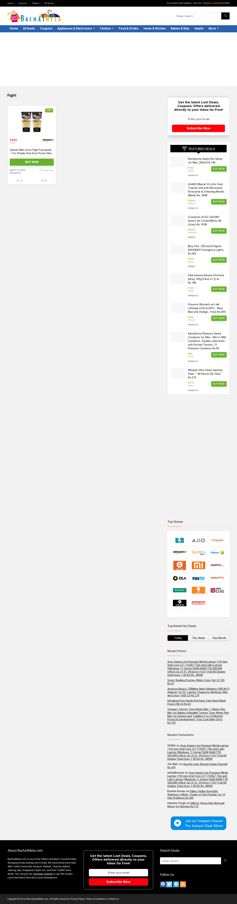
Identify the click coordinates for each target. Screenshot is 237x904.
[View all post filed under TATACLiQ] (217, 590)
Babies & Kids (180, 28)
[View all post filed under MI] (198, 565)
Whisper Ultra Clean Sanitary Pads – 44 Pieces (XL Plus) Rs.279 (205, 373)
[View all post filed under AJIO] (198, 540)
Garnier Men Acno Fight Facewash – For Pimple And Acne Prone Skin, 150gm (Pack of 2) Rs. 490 (31, 153)
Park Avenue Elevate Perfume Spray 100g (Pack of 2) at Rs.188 (206, 279)
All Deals (29, 28)
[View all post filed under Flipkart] (217, 552)
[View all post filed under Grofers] (179, 565)
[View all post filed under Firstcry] (198, 552)
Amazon (22, 3)
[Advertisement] (118, 60)
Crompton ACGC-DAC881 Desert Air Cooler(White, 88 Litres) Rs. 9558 (204, 220)
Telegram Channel (211, 3)
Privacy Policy (77, 899)
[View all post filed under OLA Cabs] (179, 578)
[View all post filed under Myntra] (217, 565)
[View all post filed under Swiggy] (198, 590)
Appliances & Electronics (74, 28)
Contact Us (113, 899)
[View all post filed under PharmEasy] (179, 590)
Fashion (105, 28)
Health (198, 28)
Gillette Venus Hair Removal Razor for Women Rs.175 (195, 804)
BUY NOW (32, 162)
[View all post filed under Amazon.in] (179, 552)
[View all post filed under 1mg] (179, 540)
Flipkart (35, 3)
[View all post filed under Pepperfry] (217, 578)
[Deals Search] (225, 15)
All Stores (49, 3)
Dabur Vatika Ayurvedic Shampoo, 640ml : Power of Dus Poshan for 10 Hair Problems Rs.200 (196, 795)
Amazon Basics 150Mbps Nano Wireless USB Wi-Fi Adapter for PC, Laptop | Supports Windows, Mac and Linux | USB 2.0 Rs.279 (198, 692)
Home (10, 3)
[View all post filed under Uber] (179, 603)
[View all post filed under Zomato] (198, 603)
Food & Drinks (128, 28)
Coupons (46, 28)
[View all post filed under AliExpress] (217, 540)
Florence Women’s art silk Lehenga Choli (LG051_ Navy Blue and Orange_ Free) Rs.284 (206, 308)
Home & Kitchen (154, 28)
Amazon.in (15, 173)
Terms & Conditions (96, 899)
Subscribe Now (199, 128)
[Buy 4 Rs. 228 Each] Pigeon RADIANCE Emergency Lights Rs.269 (205, 250)
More (212, 28)
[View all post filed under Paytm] (198, 578)
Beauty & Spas (18, 170)
